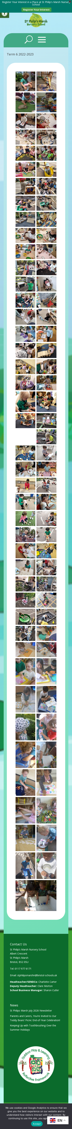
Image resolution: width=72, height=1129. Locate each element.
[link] (4, 13)
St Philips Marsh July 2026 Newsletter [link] (31, 1010)
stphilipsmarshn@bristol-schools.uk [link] (37, 975)
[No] (67, 1116)
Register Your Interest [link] (36, 9)
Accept (37, 1123)
